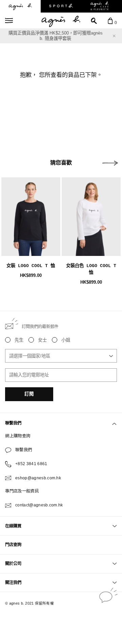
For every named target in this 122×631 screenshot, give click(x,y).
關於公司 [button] (13, 563)
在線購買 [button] (13, 526)
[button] (110, 163)
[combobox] (61, 356)
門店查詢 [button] (13, 544)
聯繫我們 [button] (13, 423)
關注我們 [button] (13, 582)
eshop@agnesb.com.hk (38, 478)
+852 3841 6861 (31, 463)
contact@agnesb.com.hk (39, 505)
